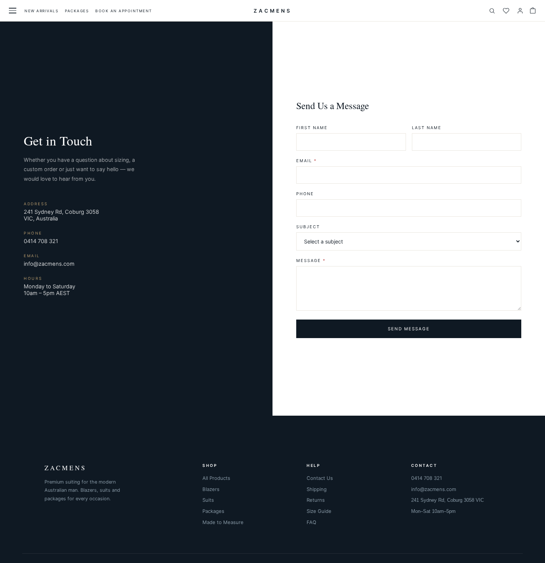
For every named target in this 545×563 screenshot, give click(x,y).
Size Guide (319, 511)
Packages (77, 11)
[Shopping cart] (533, 11)
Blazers (210, 489)
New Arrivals (41, 11)
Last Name (427, 127)
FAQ (311, 522)
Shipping (317, 489)
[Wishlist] (506, 10)
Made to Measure (223, 522)
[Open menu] (12, 10)
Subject (308, 226)
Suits (208, 500)
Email (306, 160)
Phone (305, 193)
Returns (316, 500)
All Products (216, 478)
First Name (312, 127)
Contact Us (320, 478)
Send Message (409, 328)
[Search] (492, 10)
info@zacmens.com (49, 264)
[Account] (520, 10)
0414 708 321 (41, 241)
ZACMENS (273, 11)
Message (311, 260)
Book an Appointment (123, 11)
